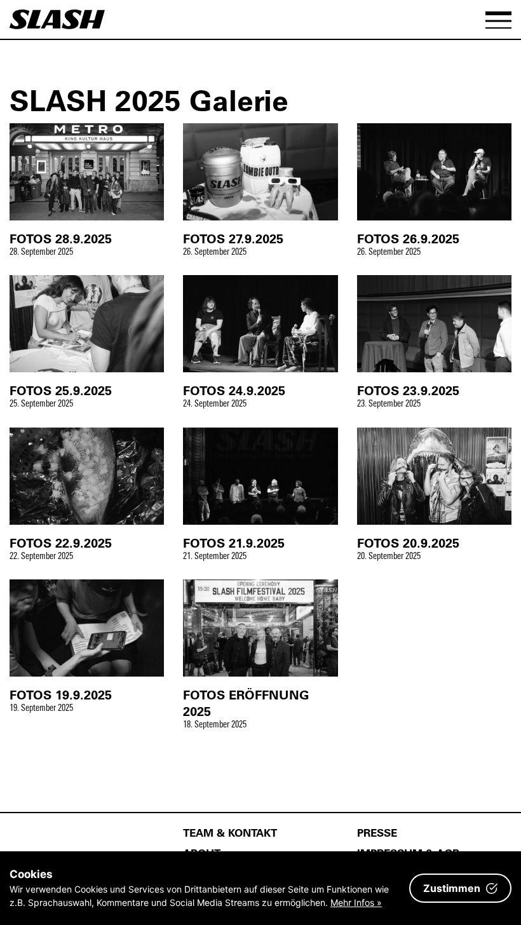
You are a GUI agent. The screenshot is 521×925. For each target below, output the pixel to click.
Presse (377, 832)
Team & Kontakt (230, 832)
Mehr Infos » (356, 902)
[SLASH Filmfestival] (57, 25)
